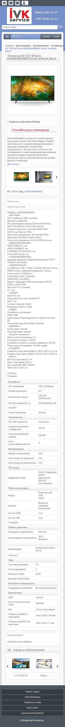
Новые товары (32, 691)
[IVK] (32, 15)
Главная (9, 46)
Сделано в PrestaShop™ (32, 713)
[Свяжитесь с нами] (10, 3)
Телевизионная (41, 46)
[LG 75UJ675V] (20, 664)
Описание (13, 201)
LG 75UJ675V (21, 676)
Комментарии (15, 635)
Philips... (44, 676)
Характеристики (16, 206)
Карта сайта (32, 707)
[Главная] (4, 3)
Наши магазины (32, 697)
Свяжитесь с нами (32, 702)
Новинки (46, 36)
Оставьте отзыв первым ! (19, 642)
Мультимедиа (23, 46)
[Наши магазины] (17, 3)
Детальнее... (13, 164)
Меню (15, 36)
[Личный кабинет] (24, 3)
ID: (8, 191)
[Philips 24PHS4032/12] (44, 664)
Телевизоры (57, 46)
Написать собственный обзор (24, 122)
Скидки (56, 36)
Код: (21, 191)
